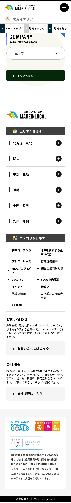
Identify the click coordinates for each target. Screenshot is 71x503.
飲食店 (45, 286)
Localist (17, 279)
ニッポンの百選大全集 (52, 296)
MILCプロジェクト (22, 270)
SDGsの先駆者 (50, 279)
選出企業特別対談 (52, 268)
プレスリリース (21, 261)
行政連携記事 (49, 261)
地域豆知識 (19, 294)
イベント (17, 286)
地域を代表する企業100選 (52, 252)
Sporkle (17, 305)
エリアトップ (13, 28)
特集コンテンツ (21, 250)
